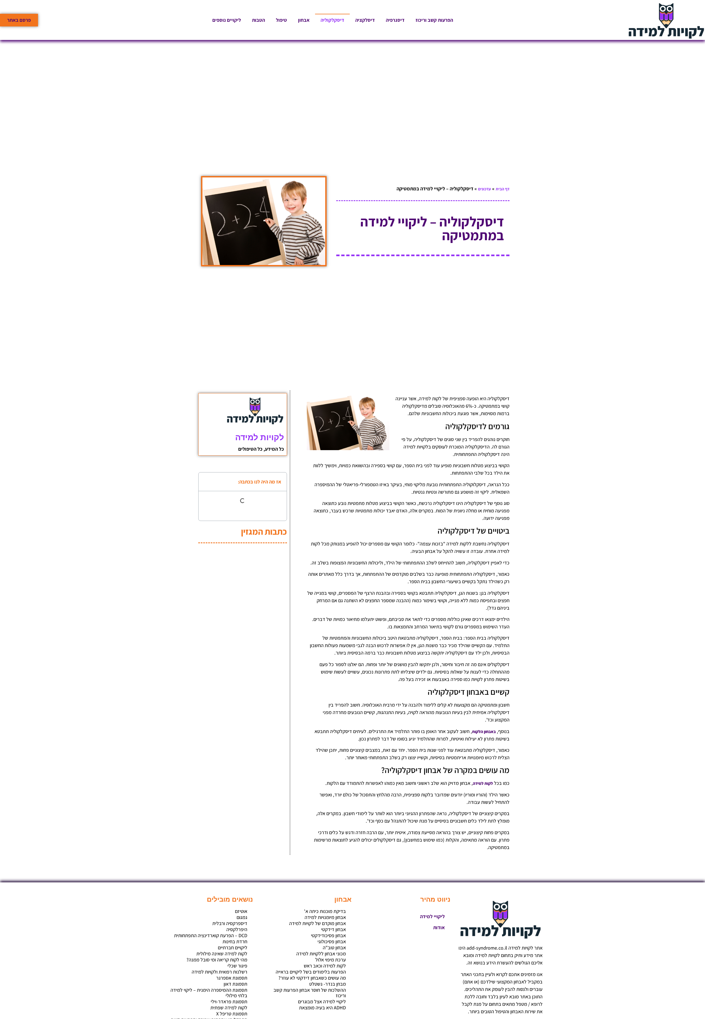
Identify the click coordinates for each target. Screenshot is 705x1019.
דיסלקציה (365, 20)
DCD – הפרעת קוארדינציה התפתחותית (210, 935)
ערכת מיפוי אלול (330, 960)
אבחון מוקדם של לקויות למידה (317, 923)
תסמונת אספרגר (231, 978)
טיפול (281, 20)
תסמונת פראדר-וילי (229, 1002)
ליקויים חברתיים (232, 948)
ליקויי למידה (432, 916)
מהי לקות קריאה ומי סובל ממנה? (216, 960)
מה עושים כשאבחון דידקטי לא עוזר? (312, 978)
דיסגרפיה (395, 20)
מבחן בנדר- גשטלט (327, 984)
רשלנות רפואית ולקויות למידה (219, 972)
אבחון (304, 20)
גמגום (242, 917)
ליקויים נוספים (226, 20)
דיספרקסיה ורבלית (229, 923)
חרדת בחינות (235, 942)
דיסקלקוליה (332, 20)
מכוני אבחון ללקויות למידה (321, 954)
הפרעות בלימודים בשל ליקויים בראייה (311, 972)
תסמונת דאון (235, 984)
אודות (439, 927)
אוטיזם (241, 911)
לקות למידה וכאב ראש (325, 966)
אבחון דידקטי (333, 929)
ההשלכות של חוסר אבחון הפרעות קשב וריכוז (309, 993)
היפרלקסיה (236, 929)
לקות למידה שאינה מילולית (221, 954)
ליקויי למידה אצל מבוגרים (322, 1002)
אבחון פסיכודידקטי (328, 935)
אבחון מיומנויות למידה (325, 917)
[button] (206, 481)
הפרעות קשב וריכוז (434, 20)
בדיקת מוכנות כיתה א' (325, 911)
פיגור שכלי (237, 966)
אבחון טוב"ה (334, 948)
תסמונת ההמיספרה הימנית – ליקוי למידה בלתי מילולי (208, 993)
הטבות (258, 20)
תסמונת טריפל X (231, 1014)
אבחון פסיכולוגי (332, 942)
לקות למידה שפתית (228, 1008)
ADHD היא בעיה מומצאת (322, 1008)
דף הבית (502, 188)
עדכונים (484, 188)
